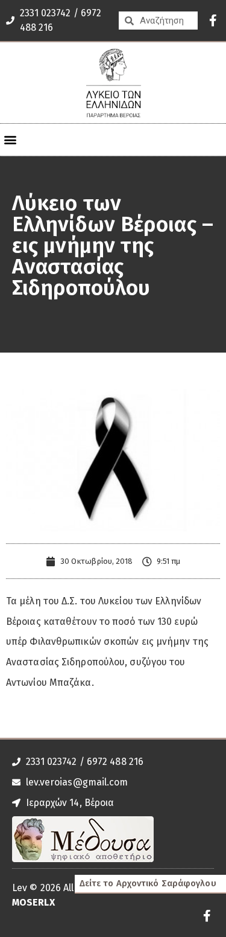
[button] (10, 140)
